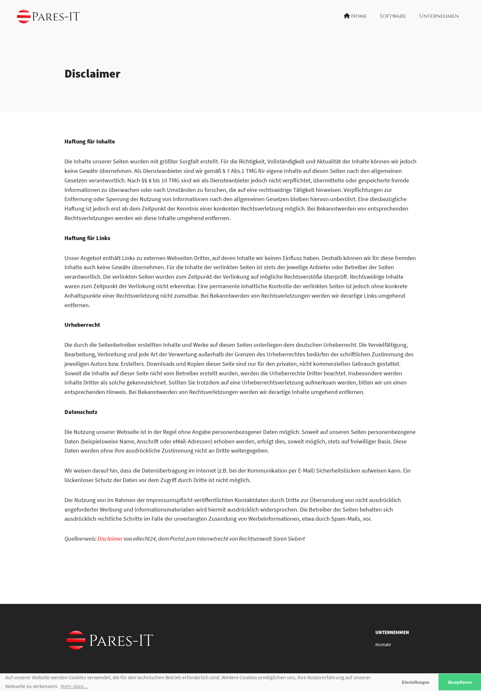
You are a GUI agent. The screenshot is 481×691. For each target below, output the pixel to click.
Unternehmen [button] (439, 16)
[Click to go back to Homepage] (50, 16)
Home (358, 16)
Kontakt (383, 644)
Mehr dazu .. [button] (74, 686)
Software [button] (393, 16)
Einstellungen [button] (415, 682)
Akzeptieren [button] (460, 682)
